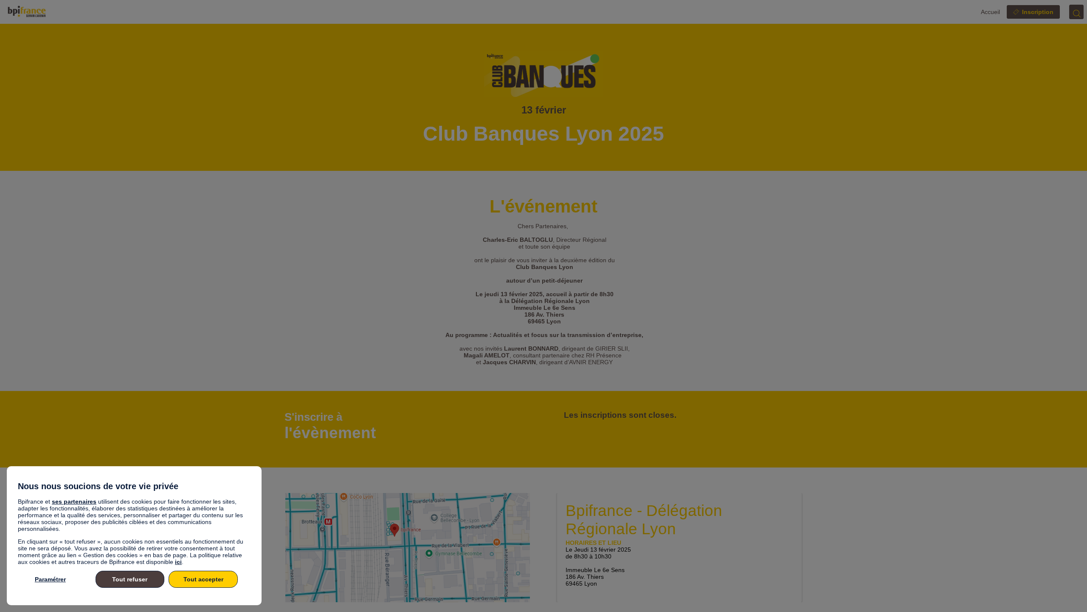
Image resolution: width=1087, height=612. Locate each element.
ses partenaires (74, 501)
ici (178, 561)
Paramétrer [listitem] (50, 579)
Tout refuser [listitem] (129, 579)
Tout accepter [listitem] (203, 579)
